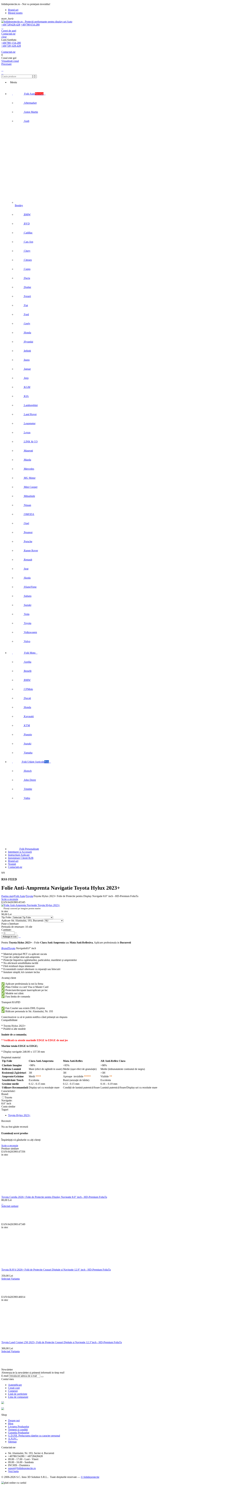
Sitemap (12, 1441)
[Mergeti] (42, 1376)
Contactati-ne (8, 33)
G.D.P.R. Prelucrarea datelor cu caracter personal (34, 1435)
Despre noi (14, 1420)
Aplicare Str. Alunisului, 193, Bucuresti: (22, 920)
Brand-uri (13, 9)
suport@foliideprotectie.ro (22, 1468)
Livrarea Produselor (18, 1426)
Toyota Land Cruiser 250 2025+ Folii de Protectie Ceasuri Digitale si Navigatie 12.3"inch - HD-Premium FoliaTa (61, 1342)
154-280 (30, 24)
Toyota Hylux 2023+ (19, 1115)
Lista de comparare (18, 1397)
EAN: (4, 902)
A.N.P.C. (13, 1438)
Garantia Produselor (18, 1432)
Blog (10, 1423)
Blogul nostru (15, 12)
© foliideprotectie (90, 1477)
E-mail (4, 1375)
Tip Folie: (6, 917)
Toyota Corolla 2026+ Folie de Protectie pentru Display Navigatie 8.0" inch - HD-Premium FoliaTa (54, 1197)
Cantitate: (6, 929)
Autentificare (15, 1384)
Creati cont (14, 1387)
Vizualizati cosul (10, 61)
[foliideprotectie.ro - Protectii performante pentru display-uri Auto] (36, 21)
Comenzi (13, 1390)
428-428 (10, 24)
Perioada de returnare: (13, 926)
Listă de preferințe (17, 1393)
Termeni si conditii (18, 1429)
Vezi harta (13, 1471)
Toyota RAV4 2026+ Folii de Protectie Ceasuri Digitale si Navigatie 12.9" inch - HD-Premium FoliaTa (56, 1269)
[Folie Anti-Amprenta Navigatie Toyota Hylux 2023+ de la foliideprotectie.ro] (30, 905)
